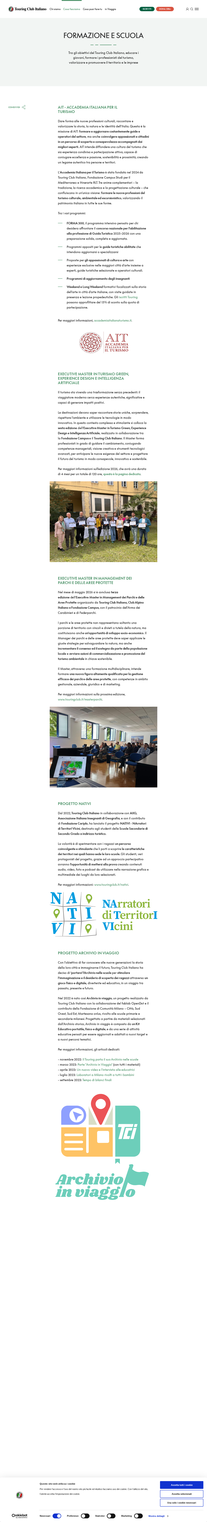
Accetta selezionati (182, 1494)
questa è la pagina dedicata (121, 474)
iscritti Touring (128, 297)
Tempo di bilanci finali (97, 1080)
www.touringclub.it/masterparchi (80, 699)
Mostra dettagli (157, 1516)
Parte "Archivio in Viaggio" (95, 1064)
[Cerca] (191, 9)
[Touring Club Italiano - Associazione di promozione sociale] (27, 9)
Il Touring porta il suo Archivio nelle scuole (111, 1059)
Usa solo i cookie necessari (181, 1502)
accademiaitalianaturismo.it (112, 320)
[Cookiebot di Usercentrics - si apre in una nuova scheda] (19, 1516)
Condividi (14, 107)
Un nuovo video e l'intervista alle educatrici (106, 1069)
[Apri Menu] (197, 9)
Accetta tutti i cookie (182, 1485)
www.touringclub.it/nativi (111, 884)
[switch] (85, 1516)
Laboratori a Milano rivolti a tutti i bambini (105, 1075)
